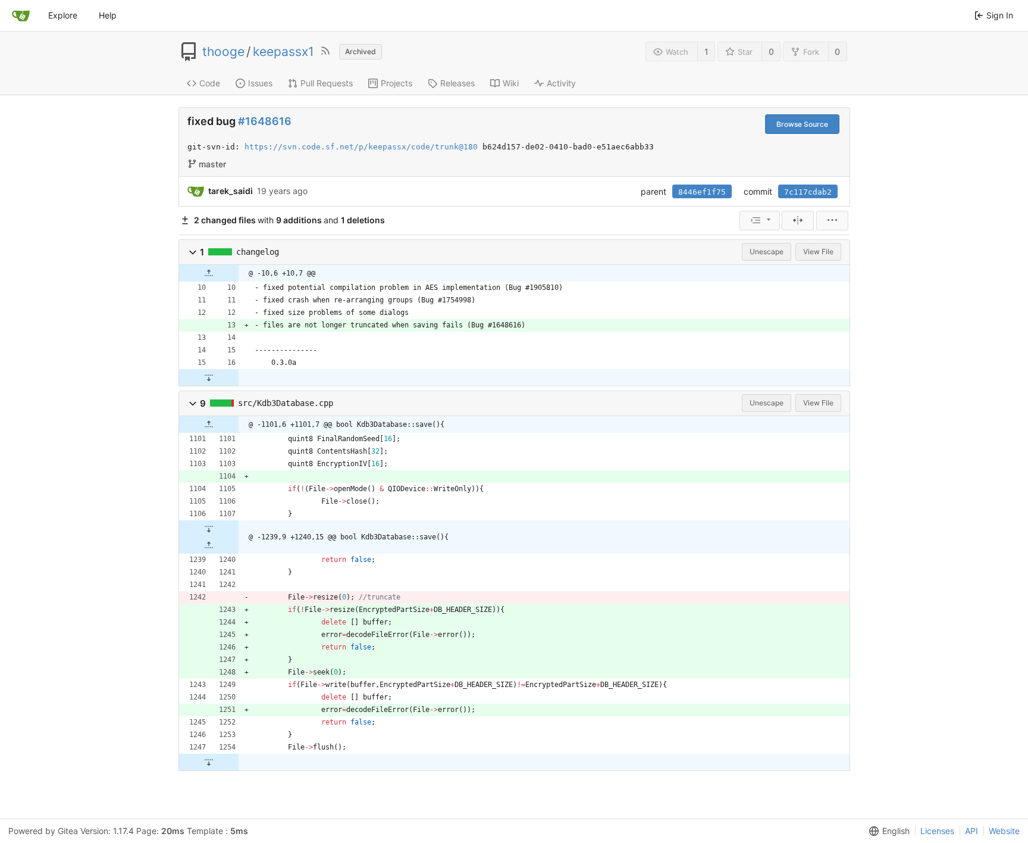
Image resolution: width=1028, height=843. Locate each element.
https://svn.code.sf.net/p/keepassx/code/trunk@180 (361, 146)
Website (1004, 831)
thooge (223, 52)
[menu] (759, 220)
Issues (260, 83)
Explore (62, 15)
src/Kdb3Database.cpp (285, 403)
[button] (192, 252)
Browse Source (802, 124)
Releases (457, 83)
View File (818, 251)
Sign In (999, 15)
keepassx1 (283, 52)
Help (108, 15)
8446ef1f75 (702, 192)
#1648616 (265, 121)
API (971, 831)
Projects (396, 83)
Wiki (511, 83)
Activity (561, 83)
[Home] (21, 15)
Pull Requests (326, 83)
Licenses (937, 831)
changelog (257, 252)
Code (209, 83)
